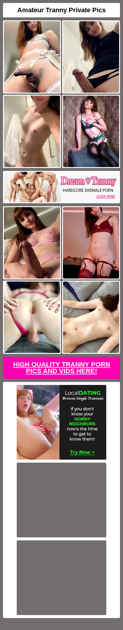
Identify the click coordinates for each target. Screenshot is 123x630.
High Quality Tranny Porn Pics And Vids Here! (61, 368)
